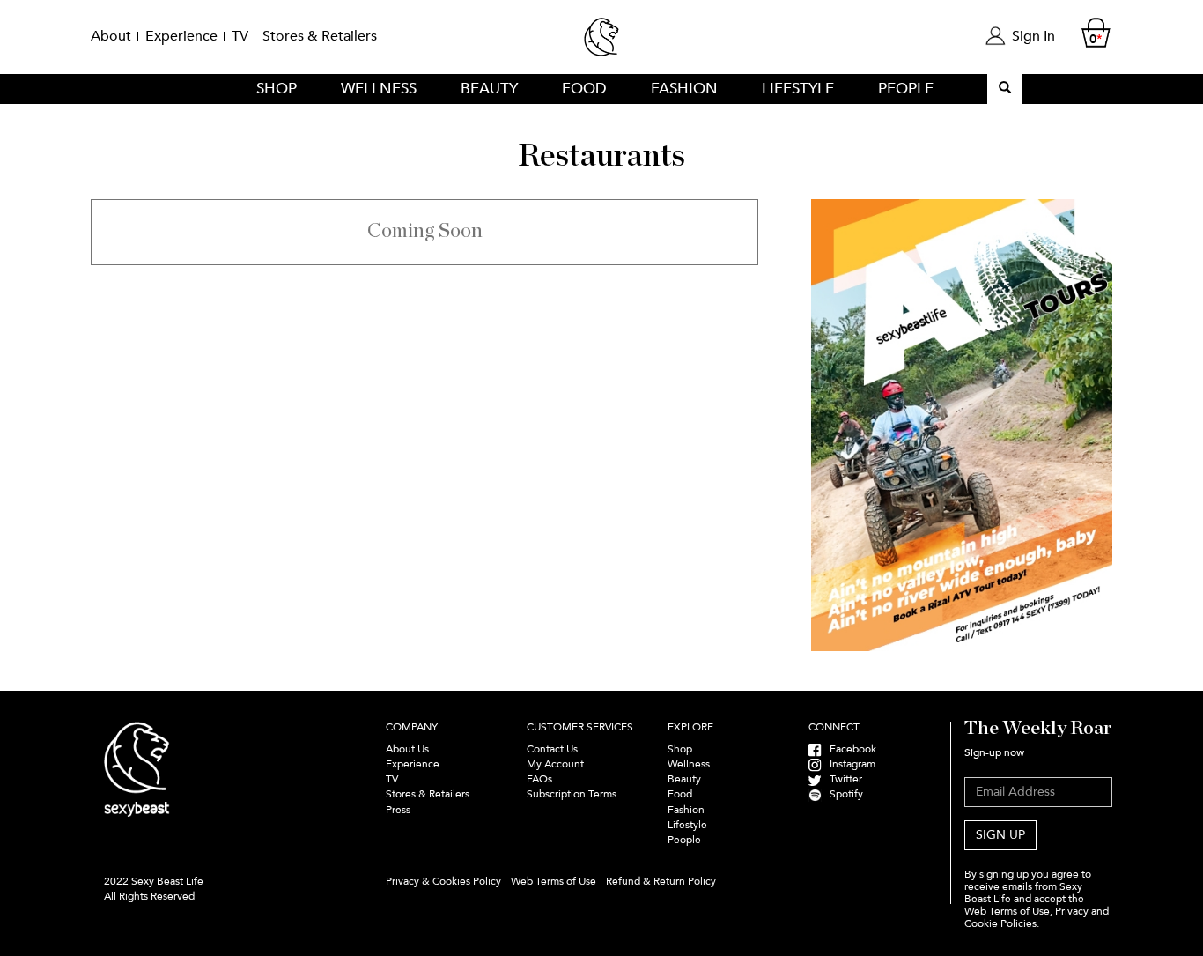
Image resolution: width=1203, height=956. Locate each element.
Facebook (849, 749)
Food (584, 88)
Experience (181, 36)
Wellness (379, 88)
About (111, 36)
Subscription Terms (573, 794)
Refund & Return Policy (661, 881)
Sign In (1033, 36)
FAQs (539, 779)
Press (398, 810)
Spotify (842, 794)
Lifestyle (798, 88)
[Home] (601, 44)
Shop (276, 88)
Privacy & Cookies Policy (443, 881)
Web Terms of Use (553, 881)
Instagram (848, 764)
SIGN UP (1000, 834)
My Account (555, 764)
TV (240, 36)
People (906, 88)
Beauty (489, 88)
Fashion (684, 88)
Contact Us (552, 749)
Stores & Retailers (319, 36)
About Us (407, 749)
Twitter (842, 779)
